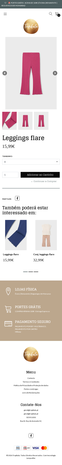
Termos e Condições (31, 382)
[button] (4, 73)
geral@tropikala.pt (31, 410)
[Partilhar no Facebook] (17, 198)
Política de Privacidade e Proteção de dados (31, 385)
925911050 (31, 417)
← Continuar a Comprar (44, 181)
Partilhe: (7, 199)
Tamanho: (7, 156)
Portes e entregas (31, 389)
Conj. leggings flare (43, 254)
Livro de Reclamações (31, 393)
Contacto (31, 378)
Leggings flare (11, 254)
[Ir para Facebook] (31, 435)
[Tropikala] (31, 26)
